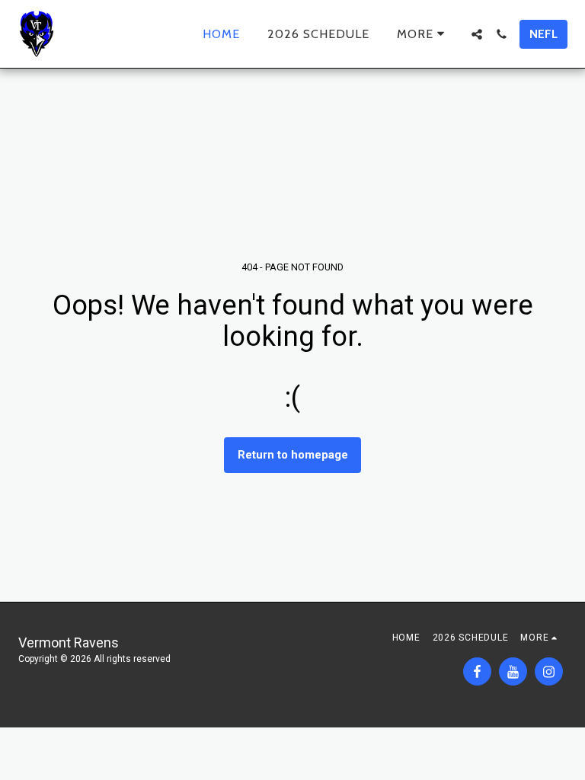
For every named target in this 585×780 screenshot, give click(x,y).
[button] (476, 34)
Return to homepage (293, 455)
